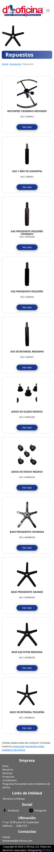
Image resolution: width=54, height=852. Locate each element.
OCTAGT (47, 850)
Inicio (5, 766)
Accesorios (15, 63)
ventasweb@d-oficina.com (17, 840)
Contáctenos (9, 780)
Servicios (7, 773)
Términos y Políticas (13, 798)
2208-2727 (21, 825)
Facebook (13, 810)
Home (5, 63)
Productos (8, 776)
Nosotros (7, 769)
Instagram (40, 810)
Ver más (27, 127)
